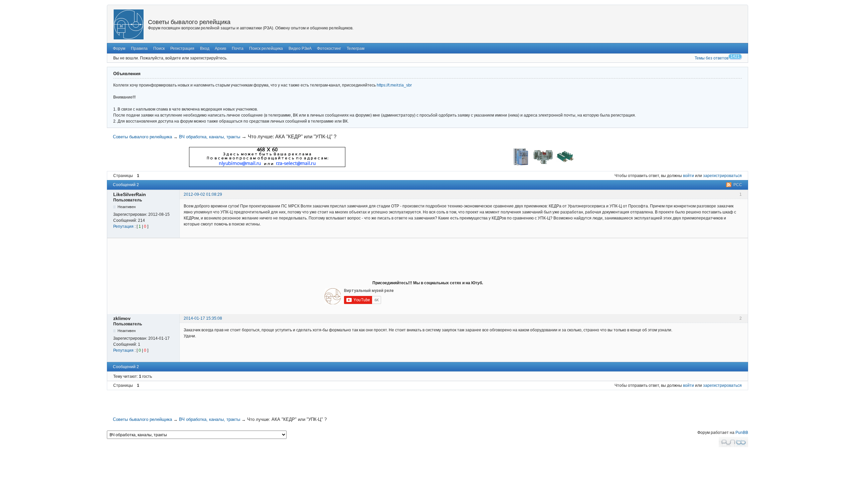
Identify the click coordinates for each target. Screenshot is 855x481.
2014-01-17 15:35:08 (203, 318)
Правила (139, 48)
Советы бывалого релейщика (189, 22)
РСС (737, 184)
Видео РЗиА (300, 48)
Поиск (159, 48)
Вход (204, 48)
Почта (237, 48)
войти (688, 175)
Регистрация (182, 48)
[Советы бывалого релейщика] (128, 24)
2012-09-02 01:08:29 (203, 194)
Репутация (123, 226)
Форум (119, 48)
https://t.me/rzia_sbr (394, 85)
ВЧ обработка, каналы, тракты (209, 136)
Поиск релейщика (266, 48)
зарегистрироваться (722, 175)
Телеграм (355, 48)
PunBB (741, 432)
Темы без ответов (711, 58)
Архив (220, 48)
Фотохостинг (329, 48)
